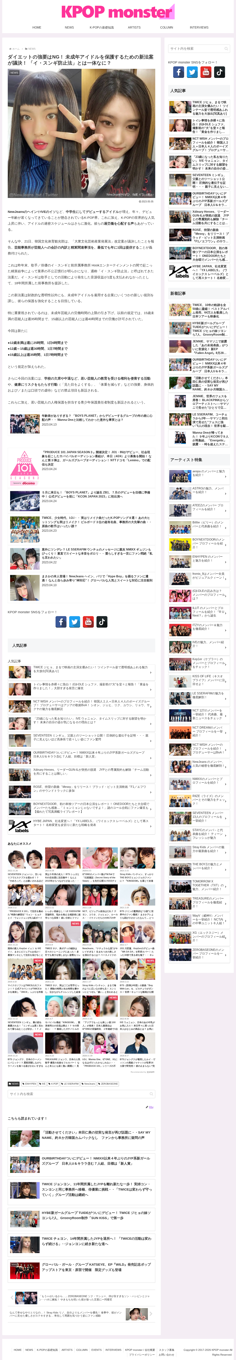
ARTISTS (67, 1349)
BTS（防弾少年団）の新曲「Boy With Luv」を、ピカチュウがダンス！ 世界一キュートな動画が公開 (137, 988)
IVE (43, 1084)
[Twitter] (75, 622)
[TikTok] (102, 622)
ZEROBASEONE (109, 1084)
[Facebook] (61, 622)
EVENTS (96, 1349)
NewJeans (89, 1084)
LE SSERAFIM (71, 1084)
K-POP (54, 1084)
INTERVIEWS (113, 1349)
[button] (151, 1094)
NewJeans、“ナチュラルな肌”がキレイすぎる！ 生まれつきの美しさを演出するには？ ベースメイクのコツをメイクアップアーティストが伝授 (100, 955)
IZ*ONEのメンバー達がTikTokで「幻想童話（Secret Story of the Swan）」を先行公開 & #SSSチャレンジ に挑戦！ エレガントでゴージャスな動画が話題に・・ (99, 881)
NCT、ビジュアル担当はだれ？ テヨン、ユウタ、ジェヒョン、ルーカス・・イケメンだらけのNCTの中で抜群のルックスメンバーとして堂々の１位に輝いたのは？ (100, 918)
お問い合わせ (166, 1354)
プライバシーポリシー (142, 1354)
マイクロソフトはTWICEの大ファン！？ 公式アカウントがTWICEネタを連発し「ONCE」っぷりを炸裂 (25, 988)
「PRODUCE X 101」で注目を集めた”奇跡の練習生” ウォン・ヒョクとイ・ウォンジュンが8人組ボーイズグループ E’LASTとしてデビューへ (25, 918)
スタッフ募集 (166, 1349)
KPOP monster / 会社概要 (140, 1349)
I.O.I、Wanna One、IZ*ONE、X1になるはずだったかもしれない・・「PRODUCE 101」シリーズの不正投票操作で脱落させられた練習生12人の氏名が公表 (100, 1066)
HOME (18, 1349)
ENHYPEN (30, 1084)
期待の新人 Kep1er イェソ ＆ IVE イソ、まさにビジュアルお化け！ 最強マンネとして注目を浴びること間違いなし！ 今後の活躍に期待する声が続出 (25, 955)
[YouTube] (88, 622)
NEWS (15, 1084)
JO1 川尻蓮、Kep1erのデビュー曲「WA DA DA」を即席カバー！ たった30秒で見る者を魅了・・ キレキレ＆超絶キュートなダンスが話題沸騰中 (137, 955)
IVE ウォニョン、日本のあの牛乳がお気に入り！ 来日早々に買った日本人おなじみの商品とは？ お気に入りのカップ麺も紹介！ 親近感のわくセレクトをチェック (137, 1029)
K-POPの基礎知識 (47, 1349)
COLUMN (82, 1349)
